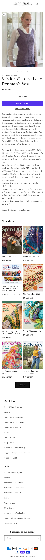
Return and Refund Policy (14, 448)
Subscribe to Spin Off (12, 427)
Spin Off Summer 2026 (32, 331)
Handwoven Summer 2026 (10, 372)
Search (7, 412)
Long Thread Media (19, 556)
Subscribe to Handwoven (14, 422)
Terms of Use (9, 438)
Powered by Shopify (30, 556)
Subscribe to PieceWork (13, 417)
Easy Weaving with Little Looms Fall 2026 (11, 333)
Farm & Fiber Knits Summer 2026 (31, 372)
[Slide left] (17, 71)
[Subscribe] (38, 538)
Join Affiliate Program (13, 407)
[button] (2, 4)
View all (22, 385)
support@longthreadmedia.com (17, 453)
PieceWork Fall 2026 (31, 294)
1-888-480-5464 (10, 458)
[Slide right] (27, 71)
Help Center (9, 443)
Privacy (7, 433)
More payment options (22, 109)
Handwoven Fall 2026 (32, 256)
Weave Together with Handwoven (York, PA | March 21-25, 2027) (11, 288)
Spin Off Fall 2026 (9, 256)
